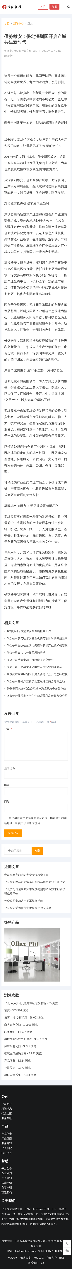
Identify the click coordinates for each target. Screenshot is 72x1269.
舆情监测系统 (12, 1074)
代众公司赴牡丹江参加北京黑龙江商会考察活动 (36, 681)
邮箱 (7, 784)
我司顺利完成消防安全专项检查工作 (29, 631)
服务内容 (6, 1143)
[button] (63, 8)
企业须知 (6, 1173)
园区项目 (6, 1153)
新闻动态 (6, 1108)
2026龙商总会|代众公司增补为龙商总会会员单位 (36, 688)
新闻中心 (18, 23)
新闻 (61, 1257)
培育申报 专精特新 (15, 1017)
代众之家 (6, 1113)
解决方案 (25, 1257)
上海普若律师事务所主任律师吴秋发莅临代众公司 (37, 695)
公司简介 (9, 1067)
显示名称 (9, 768)
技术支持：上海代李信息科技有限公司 (24, 1241)
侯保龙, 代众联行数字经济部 (20, 50)
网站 (7, 801)
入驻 (43, 6)
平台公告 (6, 1168)
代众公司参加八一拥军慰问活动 (26, 652)
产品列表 (6, 1133)
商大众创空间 (12, 1024)
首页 (6, 23)
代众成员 (38, 1257)
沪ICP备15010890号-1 (51, 1251)
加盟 (54, 6)
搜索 (37, 850)
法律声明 (6, 1182)
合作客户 (51, 1257)
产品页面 (6, 1138)
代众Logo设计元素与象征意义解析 (25, 1003)
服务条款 (6, 1118)
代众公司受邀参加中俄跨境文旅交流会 (30, 659)
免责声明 (6, 1187)
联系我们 (9, 1031)
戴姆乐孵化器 (12, 1046)
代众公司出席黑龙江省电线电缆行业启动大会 (34, 667)
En (42, 1262)
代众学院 (6, 1148)
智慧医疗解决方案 (15, 1053)
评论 (8, 729)
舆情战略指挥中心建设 (18, 1039)
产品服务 (9, 1060)
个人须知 (6, 1178)
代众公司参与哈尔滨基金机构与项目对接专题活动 (37, 638)
